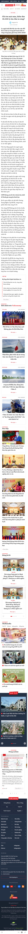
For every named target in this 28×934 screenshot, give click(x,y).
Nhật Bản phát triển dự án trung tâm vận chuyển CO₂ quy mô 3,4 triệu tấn (13, 357)
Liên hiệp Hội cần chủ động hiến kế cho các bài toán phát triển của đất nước (13, 496)
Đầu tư (12, 8)
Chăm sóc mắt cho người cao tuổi (14, 667)
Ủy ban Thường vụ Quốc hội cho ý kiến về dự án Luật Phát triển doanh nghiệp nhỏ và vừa (13, 472)
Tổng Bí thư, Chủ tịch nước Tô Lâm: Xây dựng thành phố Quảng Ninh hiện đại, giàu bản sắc (13, 448)
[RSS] (23, 886)
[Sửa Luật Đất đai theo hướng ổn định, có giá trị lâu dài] (13, 705)
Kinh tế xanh (4, 337)
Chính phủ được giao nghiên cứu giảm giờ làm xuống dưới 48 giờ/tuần (13, 295)
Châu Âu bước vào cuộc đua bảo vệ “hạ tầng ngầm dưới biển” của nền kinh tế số (13, 417)
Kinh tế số (24, 8)
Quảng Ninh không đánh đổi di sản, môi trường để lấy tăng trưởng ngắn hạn (13, 543)
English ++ (20, 811)
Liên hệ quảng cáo (13, 877)
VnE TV (22, 1)
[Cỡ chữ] (18, 932)
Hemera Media (19, 928)
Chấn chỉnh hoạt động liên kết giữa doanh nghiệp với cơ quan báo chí (12, 289)
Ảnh (2, 846)
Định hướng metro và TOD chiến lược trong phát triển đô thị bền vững (12, 772)
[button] (24, 618)
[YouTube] (11, 886)
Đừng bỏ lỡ (6, 555)
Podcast (9, 627)
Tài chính (17, 8)
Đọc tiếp (5, 428)
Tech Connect (7, 811)
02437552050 (6, 874)
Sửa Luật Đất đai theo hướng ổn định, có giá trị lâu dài (13, 716)
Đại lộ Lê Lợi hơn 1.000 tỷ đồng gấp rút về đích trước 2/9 (11, 738)
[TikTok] (15, 886)
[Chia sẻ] (25, 932)
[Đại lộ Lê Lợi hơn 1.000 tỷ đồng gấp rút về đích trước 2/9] (12, 728)
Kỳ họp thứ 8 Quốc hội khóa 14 (11, 279)
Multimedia (6, 625)
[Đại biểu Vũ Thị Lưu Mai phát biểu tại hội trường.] (13, 35)
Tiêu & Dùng (13, 1)
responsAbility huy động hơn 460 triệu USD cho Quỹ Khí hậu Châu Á (13, 387)
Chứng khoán (5, 1)
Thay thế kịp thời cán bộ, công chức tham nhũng (12, 283)
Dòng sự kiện (13, 753)
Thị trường (4, 309)
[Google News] (22, 932)
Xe (19, 1)
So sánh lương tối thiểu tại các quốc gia (12, 686)
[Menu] (2, 932)
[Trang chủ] (2, 9)
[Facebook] (4, 886)
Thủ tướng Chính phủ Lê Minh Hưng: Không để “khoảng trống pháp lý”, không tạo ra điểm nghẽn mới (12, 606)
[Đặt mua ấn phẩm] (23, 4)
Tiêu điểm (6, 8)
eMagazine (21, 627)
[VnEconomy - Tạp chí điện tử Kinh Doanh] (13, 799)
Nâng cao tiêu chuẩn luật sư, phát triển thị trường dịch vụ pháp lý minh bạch (13, 519)
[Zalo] (19, 886)
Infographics (15, 627)
